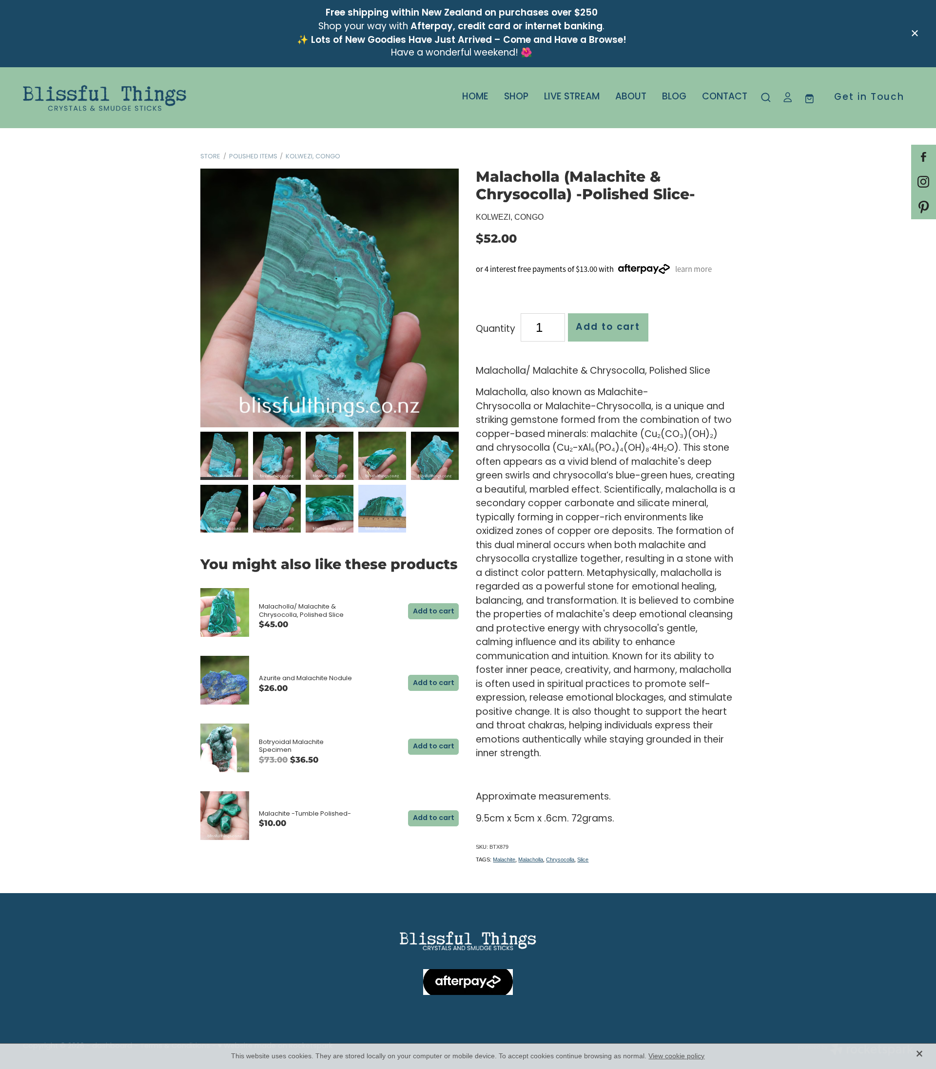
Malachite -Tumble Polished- (305, 814)
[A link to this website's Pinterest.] (923, 206)
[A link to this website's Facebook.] (923, 157)
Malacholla (530, 859)
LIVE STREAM (572, 97)
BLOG (674, 97)
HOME (475, 97)
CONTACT (724, 97)
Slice (582, 859)
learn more (693, 269)
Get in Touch (869, 97)
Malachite (504, 859)
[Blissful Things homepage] (112, 98)
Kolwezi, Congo (313, 157)
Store (210, 157)
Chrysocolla (560, 859)
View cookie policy (676, 1056)
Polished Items (253, 157)
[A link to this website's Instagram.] (923, 182)
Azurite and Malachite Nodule (305, 678)
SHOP (516, 97)
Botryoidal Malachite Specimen (291, 746)
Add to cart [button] (608, 327)
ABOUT (630, 97)
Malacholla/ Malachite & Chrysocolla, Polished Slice (301, 611)
